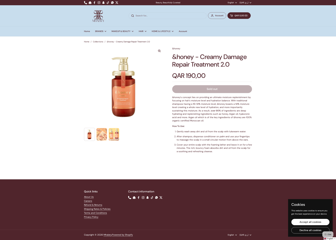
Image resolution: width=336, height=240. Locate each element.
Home (86, 41)
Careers (88, 200)
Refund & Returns (93, 204)
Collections (98, 41)
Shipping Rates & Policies (97, 208)
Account (219, 15)
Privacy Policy (91, 216)
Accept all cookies (310, 222)
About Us (89, 196)
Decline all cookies (310, 230)
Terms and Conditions (95, 212)
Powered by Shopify (122, 234)
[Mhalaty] (98, 15)
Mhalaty (108, 234)
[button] (239, 15)
